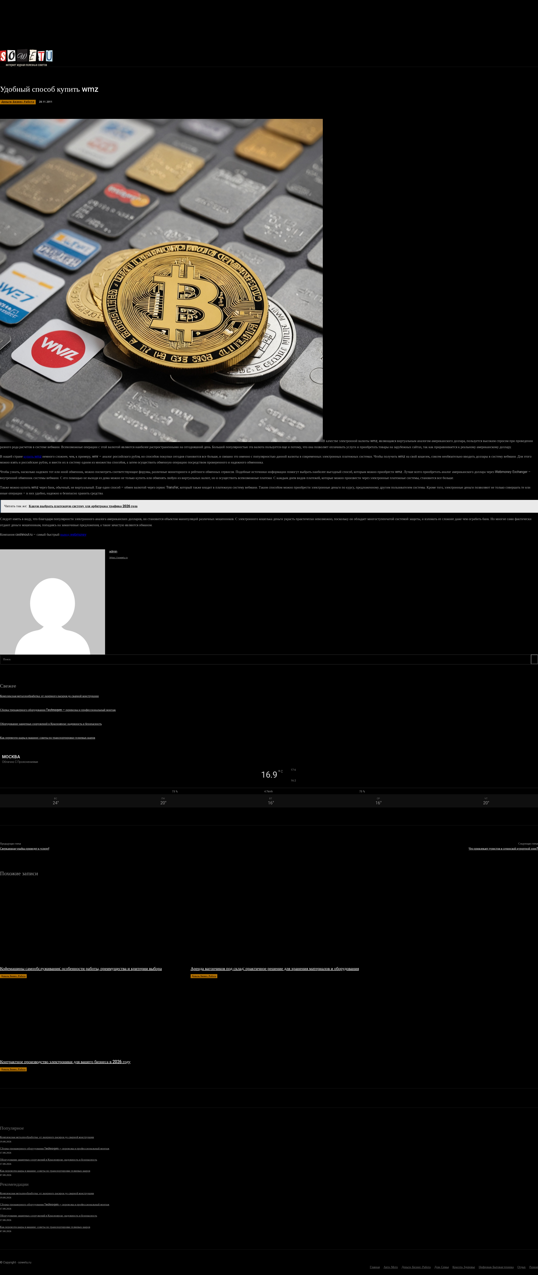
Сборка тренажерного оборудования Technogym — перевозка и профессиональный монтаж (58, 710)
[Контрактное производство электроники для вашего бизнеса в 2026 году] (91, 1016)
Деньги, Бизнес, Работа (17, 102)
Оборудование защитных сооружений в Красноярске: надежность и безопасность (51, 724)
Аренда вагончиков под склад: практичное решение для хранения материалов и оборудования (275, 969)
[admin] (52, 602)
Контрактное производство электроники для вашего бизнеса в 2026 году (65, 1062)
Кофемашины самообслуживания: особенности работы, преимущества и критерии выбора (81, 969)
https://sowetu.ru (118, 557)
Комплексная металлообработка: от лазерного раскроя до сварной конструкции (49, 696)
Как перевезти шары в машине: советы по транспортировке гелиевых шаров (47, 738)
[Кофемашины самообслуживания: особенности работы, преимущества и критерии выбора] (91, 923)
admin (113, 551)
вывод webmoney (73, 534)
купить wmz (33, 456)
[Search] (534, 659)
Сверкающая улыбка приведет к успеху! (24, 848)
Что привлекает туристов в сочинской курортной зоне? (503, 848)
